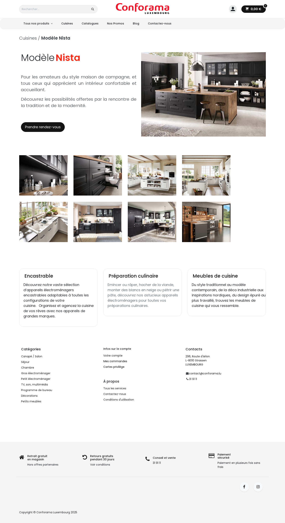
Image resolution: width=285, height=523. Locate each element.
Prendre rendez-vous (43, 127)
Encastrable (38, 276)
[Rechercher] (92, 9)
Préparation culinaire (133, 276)
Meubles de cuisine (215, 276)
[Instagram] (259, 487)
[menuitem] (38, 23)
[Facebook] (245, 487)
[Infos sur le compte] (233, 9)
